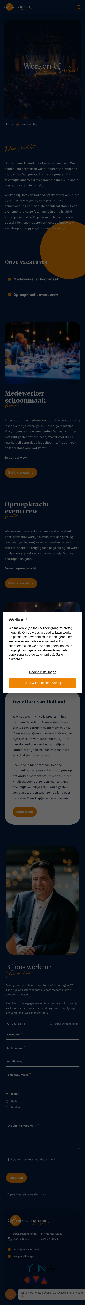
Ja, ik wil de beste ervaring (42, 683)
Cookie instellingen (42, 672)
